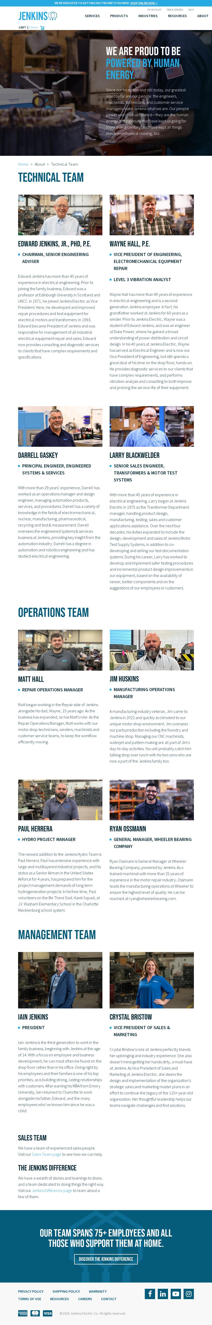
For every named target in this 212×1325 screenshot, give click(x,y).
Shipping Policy (66, 1291)
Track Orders (174, 9)
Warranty (98, 1291)
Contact (109, 1299)
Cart (23, 27)
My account (154, 9)
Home (23, 164)
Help (191, 9)
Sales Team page (46, 1154)
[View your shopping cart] (41, 27)
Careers (85, 1299)
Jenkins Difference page (52, 1190)
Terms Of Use (29, 1299)
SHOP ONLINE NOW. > (144, 3)
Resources (177, 15)
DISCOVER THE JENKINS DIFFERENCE (106, 1259)
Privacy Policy (30, 1291)
